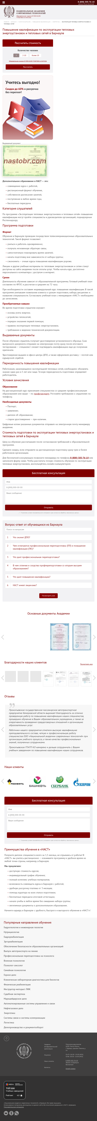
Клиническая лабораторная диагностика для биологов (31, 979)
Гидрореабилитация (14, 937)
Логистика (9, 1022)
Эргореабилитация (13, 941)
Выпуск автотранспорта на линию (21, 951)
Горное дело (10, 975)
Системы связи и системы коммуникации (24, 1017)
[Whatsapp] (16, 1113)
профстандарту (41, 393)
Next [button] (94, 637)
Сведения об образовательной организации (50, 1046)
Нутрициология (11, 932)
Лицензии (47, 1055)
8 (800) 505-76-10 (86, 2)
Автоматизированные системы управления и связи (29, 1003)
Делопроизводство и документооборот (23, 1027)
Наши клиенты (49, 1061)
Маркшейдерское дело (15, 998)
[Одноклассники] (11, 1113)
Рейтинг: (9, 1095)
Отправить (48, 507)
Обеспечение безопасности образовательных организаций (33, 946)
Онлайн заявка (70, 1069)
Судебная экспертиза (14, 994)
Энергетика (9, 1013)
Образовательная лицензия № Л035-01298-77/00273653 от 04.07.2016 (28, 16)
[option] (15, 625)
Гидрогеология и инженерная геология (23, 927)
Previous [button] (2, 637)
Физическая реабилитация (17, 984)
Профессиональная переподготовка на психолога (29, 956)
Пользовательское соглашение (14, 1107)
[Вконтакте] (6, 1113)
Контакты (47, 1067)
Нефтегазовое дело (13, 1008)
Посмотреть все (48, 596)
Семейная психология (15, 970)
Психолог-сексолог (13, 965)
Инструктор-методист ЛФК (17, 989)
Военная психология (14, 960)
